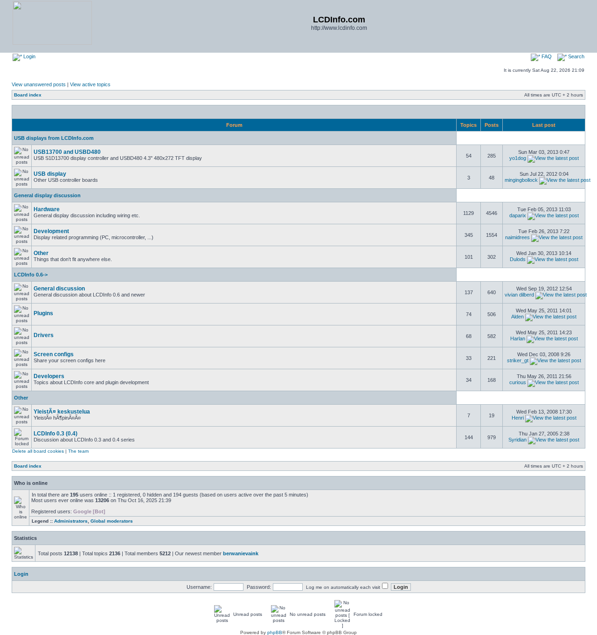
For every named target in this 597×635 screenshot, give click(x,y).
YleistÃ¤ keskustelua (62, 411)
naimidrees (517, 237)
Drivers (44, 335)
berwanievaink (240, 553)
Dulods (518, 259)
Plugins (43, 313)
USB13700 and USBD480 (67, 152)
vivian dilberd (519, 294)
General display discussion (47, 195)
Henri (518, 418)
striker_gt (517, 360)
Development (51, 231)
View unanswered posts (39, 84)
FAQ (546, 56)
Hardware (47, 209)
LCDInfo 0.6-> (31, 274)
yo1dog (517, 158)
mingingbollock (521, 180)
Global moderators (111, 521)
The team (78, 451)
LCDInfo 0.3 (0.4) (55, 433)
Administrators (71, 521)
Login (28, 56)
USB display (50, 174)
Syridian (517, 439)
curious (517, 382)
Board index (28, 94)
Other (41, 253)
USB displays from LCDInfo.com (54, 138)
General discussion (59, 288)
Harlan (517, 338)
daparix (517, 215)
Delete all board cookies (38, 451)
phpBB (274, 632)
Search (575, 56)
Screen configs (54, 354)
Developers (49, 376)
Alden (517, 316)
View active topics (90, 84)
